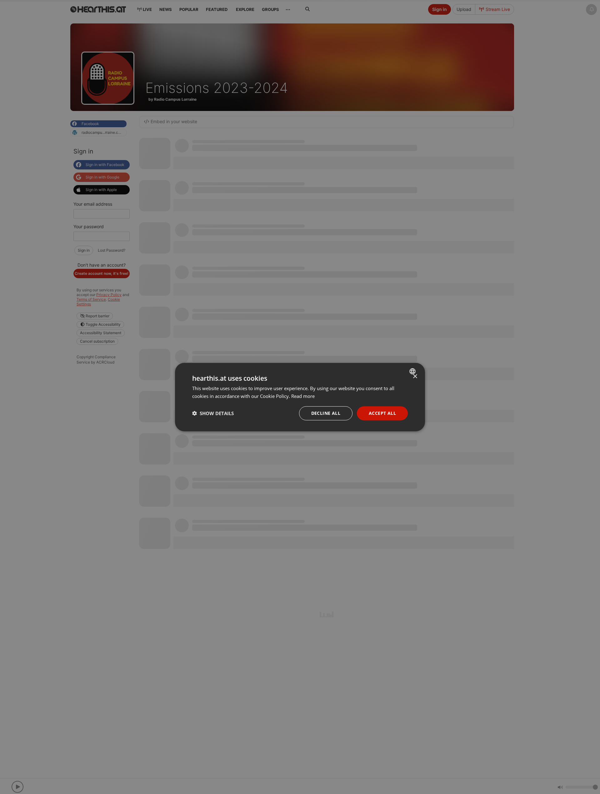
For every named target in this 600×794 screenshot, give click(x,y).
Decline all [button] (325, 413)
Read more (303, 396)
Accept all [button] (382, 413)
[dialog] (300, 397)
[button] (213, 413)
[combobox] (413, 371)
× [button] (414, 376)
